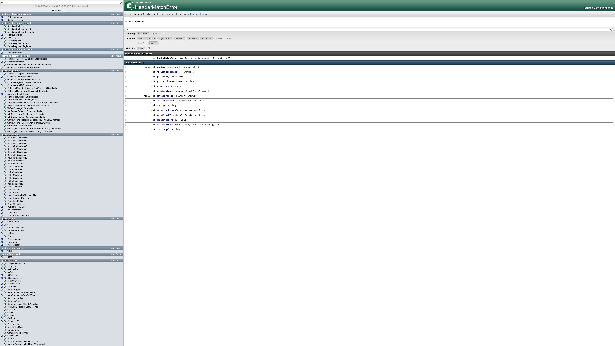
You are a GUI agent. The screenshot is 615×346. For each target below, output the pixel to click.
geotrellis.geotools (11, 71)
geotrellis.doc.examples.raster (17, 14)
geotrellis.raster (9, 260)
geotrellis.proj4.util (11, 254)
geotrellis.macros (10, 134)
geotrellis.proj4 (9, 219)
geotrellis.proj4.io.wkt (12, 248)
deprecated (83, 6)
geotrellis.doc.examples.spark (16, 23)
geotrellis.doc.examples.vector (17, 49)
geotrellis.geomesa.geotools (16, 56)
